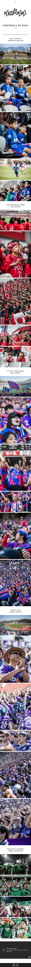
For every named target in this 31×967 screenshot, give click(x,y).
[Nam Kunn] (15, 12)
